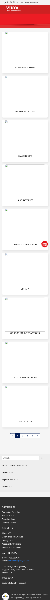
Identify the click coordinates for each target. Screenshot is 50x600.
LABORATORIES (25, 200)
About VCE (6, 533)
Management (8, 540)
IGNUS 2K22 (7, 472)
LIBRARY (25, 289)
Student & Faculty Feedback (14, 583)
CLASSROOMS (25, 156)
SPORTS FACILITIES (25, 112)
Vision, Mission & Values (12, 536)
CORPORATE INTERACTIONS (25, 333)
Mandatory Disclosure (11, 547)
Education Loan (8, 519)
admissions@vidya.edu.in (18, 560)
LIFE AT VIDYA (25, 421)
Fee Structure (8, 515)
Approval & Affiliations (11, 544)
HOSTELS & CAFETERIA (25, 377)
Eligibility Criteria (9, 522)
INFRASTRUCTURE (25, 67)
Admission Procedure (11, 512)
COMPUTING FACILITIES (25, 244)
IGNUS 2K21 (7, 486)
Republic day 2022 (10, 479)
